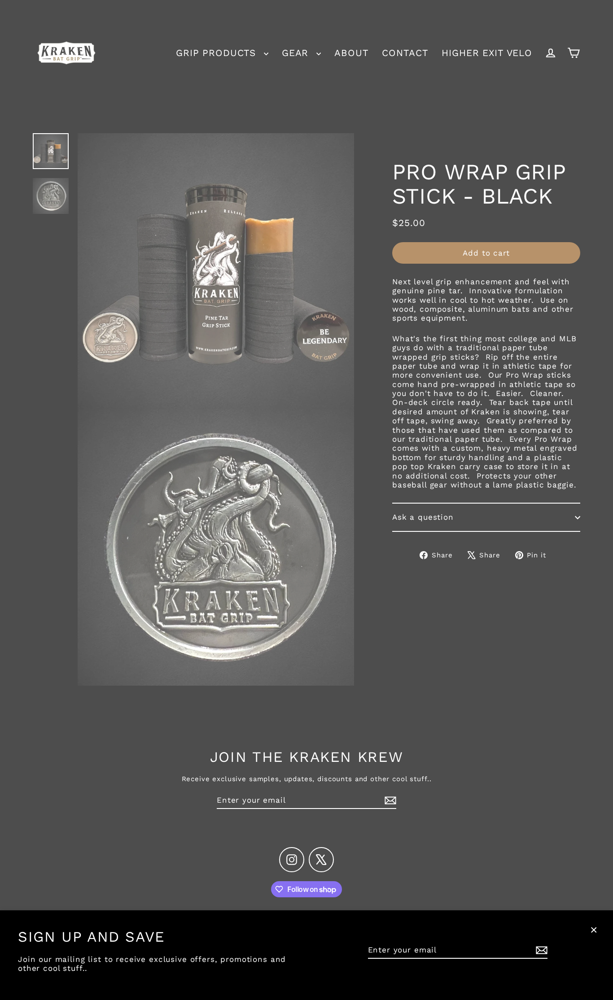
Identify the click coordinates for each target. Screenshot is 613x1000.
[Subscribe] (540, 950)
